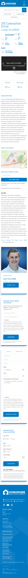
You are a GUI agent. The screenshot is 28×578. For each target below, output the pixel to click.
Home (3, 240)
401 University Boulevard (8, 537)
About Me (5, 514)
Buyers (4, 511)
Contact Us (8, 351)
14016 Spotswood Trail (7, 557)
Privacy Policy (5, 420)
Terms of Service (13, 420)
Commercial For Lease (7, 527)
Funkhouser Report (7, 513)
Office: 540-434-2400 (7, 539)
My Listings (5, 281)
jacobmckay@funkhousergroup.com (15, 499)
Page (16, 240)
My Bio (20, 283)
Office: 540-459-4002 (7, 545)
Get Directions (14, 179)
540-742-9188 (9, 279)
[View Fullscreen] (3, 157)
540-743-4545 (9, 501)
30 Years (7, 439)
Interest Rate (6, 454)
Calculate (11, 463)
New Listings (8, 14)
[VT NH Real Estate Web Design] (14, 573)
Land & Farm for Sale (7, 523)
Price (4, 443)
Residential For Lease (7, 526)
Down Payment (7, 449)
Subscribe (11, 337)
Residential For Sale (7, 522)
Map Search (14, 17)
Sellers (4, 512)
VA (12, 240)
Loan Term (6, 435)
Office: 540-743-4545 (7, 552)
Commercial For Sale (7, 525)
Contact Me (11, 285)
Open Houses (21, 14)
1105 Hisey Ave (7, 544)
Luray (20, 240)
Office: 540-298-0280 (7, 558)
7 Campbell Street (6, 550)
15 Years (13, 439)
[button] (24, 10)
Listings (8, 240)
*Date (4, 367)
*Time (4, 373)
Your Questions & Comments (10, 379)
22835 (25, 240)
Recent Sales (12, 281)
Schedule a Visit (19, 351)
